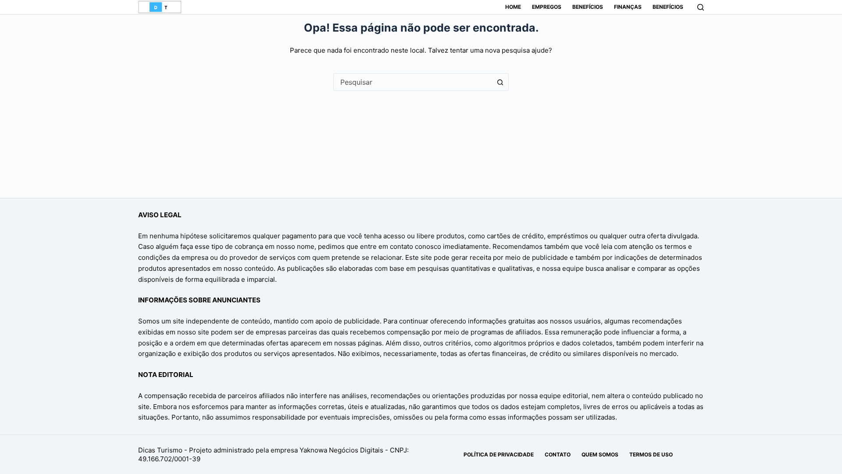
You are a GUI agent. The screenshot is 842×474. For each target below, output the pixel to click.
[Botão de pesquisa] (500, 82)
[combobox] (413, 82)
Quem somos (600, 454)
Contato (558, 454)
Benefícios (587, 7)
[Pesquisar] (700, 7)
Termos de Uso (651, 454)
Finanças (628, 7)
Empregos (546, 7)
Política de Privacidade (499, 454)
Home (513, 7)
